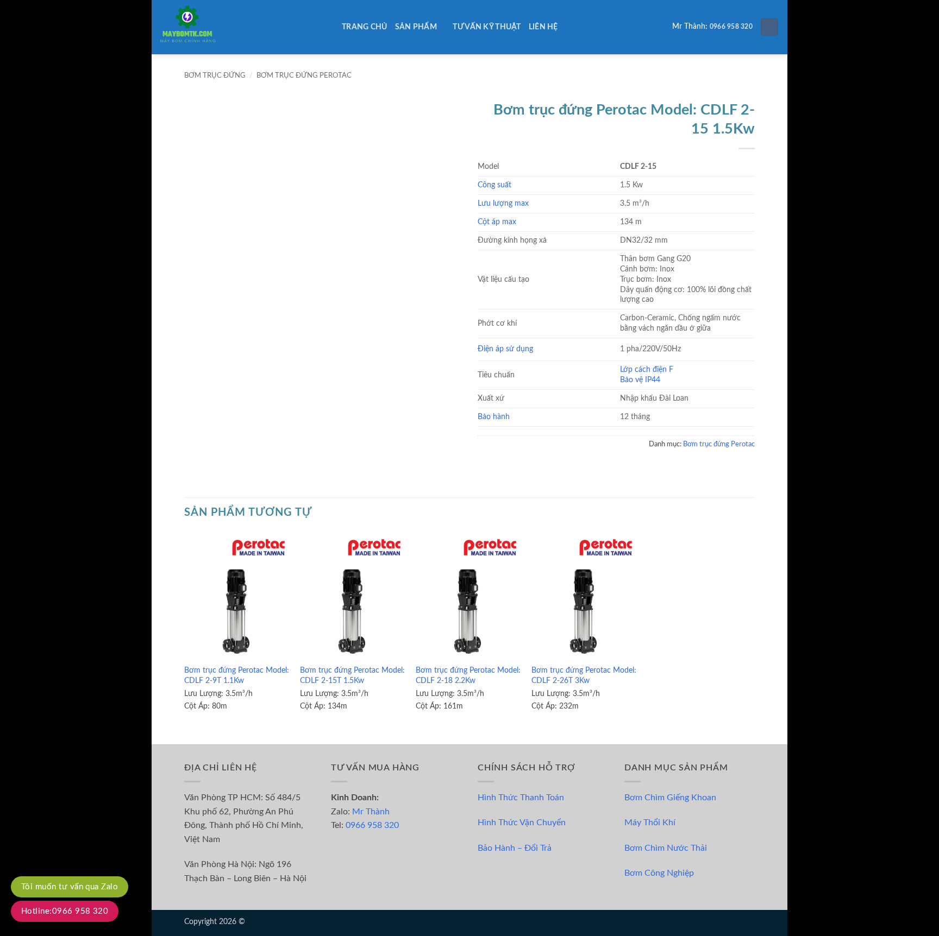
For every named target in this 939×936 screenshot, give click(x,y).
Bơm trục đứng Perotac (304, 75)
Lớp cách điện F (646, 369)
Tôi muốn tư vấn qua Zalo (69, 887)
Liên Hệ (543, 27)
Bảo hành (494, 417)
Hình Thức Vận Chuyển (522, 822)
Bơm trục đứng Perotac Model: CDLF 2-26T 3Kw (583, 675)
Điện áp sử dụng (505, 349)
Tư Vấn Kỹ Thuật (487, 27)
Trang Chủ (364, 27)
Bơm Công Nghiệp (659, 873)
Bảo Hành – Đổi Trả (515, 848)
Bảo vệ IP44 (640, 380)
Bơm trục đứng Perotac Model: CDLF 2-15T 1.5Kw (352, 675)
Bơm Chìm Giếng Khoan (670, 797)
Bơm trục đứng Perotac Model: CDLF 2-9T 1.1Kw (236, 675)
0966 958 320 (731, 26)
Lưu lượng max (503, 203)
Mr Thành (371, 811)
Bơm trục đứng (215, 75)
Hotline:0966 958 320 (64, 911)
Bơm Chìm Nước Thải (665, 848)
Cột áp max (497, 222)
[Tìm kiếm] (769, 27)
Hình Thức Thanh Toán (521, 797)
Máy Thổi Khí (649, 822)
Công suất (494, 185)
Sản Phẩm (416, 27)
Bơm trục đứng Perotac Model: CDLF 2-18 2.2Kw (468, 675)
